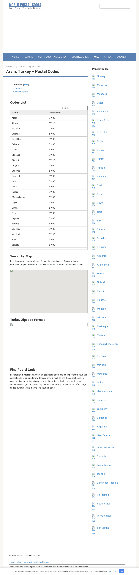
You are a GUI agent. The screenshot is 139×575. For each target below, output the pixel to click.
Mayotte (101, 364)
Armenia (101, 255)
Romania (101, 356)
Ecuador (101, 238)
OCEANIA (121, 57)
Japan (100, 102)
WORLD (15, 57)
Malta (100, 382)
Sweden (101, 176)
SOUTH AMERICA (80, 57)
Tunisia (101, 167)
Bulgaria (101, 299)
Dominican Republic (107, 482)
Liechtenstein (104, 391)
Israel (100, 211)
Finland (101, 282)
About (46, 562)
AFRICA (107, 57)
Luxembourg (104, 465)
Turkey (14, 67)
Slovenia (101, 456)
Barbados (102, 417)
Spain (100, 185)
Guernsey (102, 409)
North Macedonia (106, 447)
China (100, 141)
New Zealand (104, 435)
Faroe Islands (104, 515)
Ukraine (101, 150)
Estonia (101, 291)
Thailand (101, 335)
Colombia (102, 132)
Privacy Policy (15, 562)
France (100, 273)
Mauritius (102, 373)
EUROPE (28, 57)
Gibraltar (101, 317)
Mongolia (102, 93)
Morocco (102, 85)
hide (26, 85)
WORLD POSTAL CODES (25, 4)
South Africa (103, 503)
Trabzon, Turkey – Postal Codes (31, 67)
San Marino (103, 527)
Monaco (101, 308)
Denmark (102, 229)
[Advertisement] (69, 33)
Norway (101, 76)
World (8, 67)
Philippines (103, 494)
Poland (100, 194)
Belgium (101, 247)
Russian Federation (107, 344)
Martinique (102, 326)
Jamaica (101, 400)
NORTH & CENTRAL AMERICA (52, 57)
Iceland (101, 473)
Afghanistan (103, 264)
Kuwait (100, 203)
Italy (99, 220)
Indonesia (102, 111)
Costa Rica (103, 120)
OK (122, 571)
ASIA (96, 57)
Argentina (102, 426)
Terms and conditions (32, 562)
